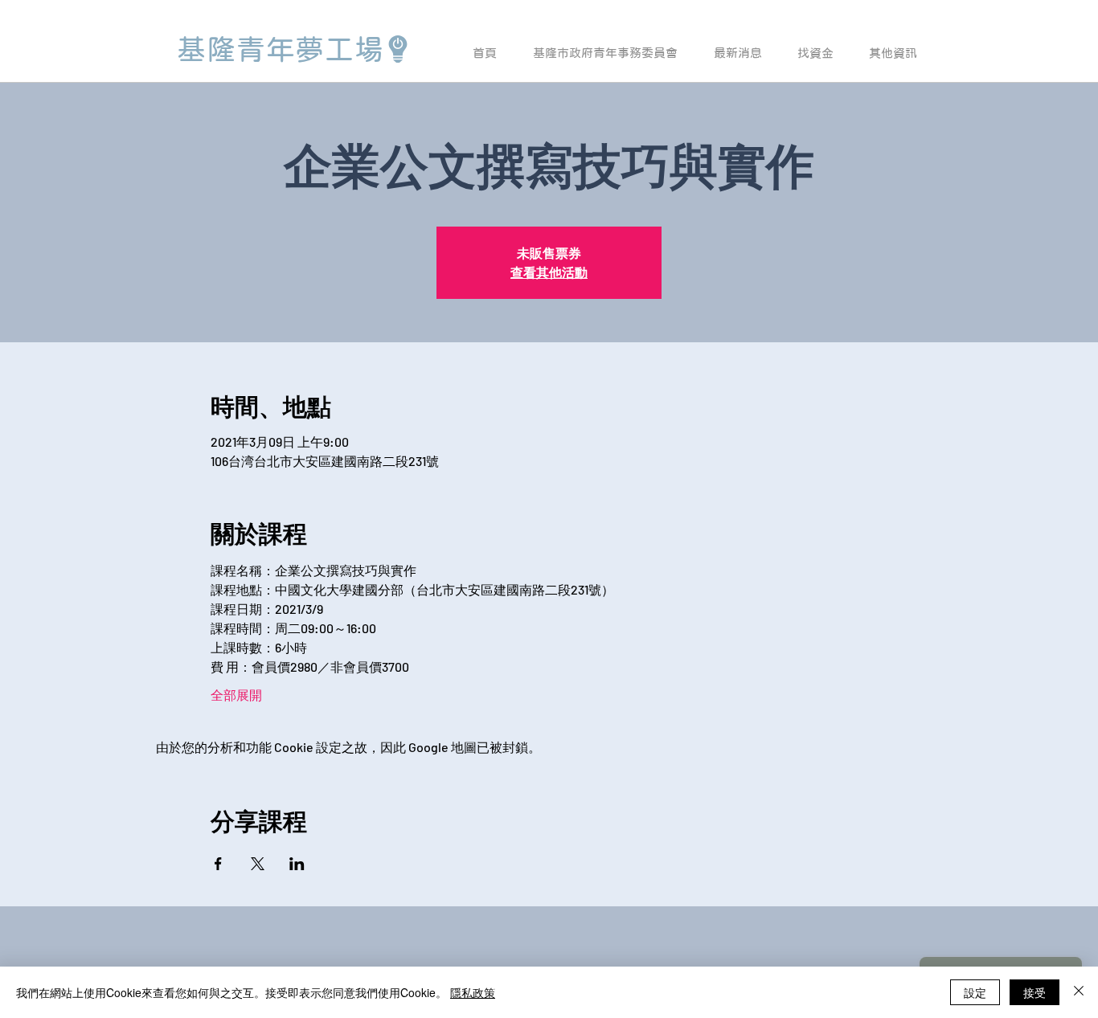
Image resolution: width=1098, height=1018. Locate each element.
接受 (1034, 992)
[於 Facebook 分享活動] (218, 863)
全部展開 (236, 694)
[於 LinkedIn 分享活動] (297, 863)
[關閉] (1078, 992)
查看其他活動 (549, 272)
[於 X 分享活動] (257, 863)
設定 (975, 992)
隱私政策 (472, 992)
